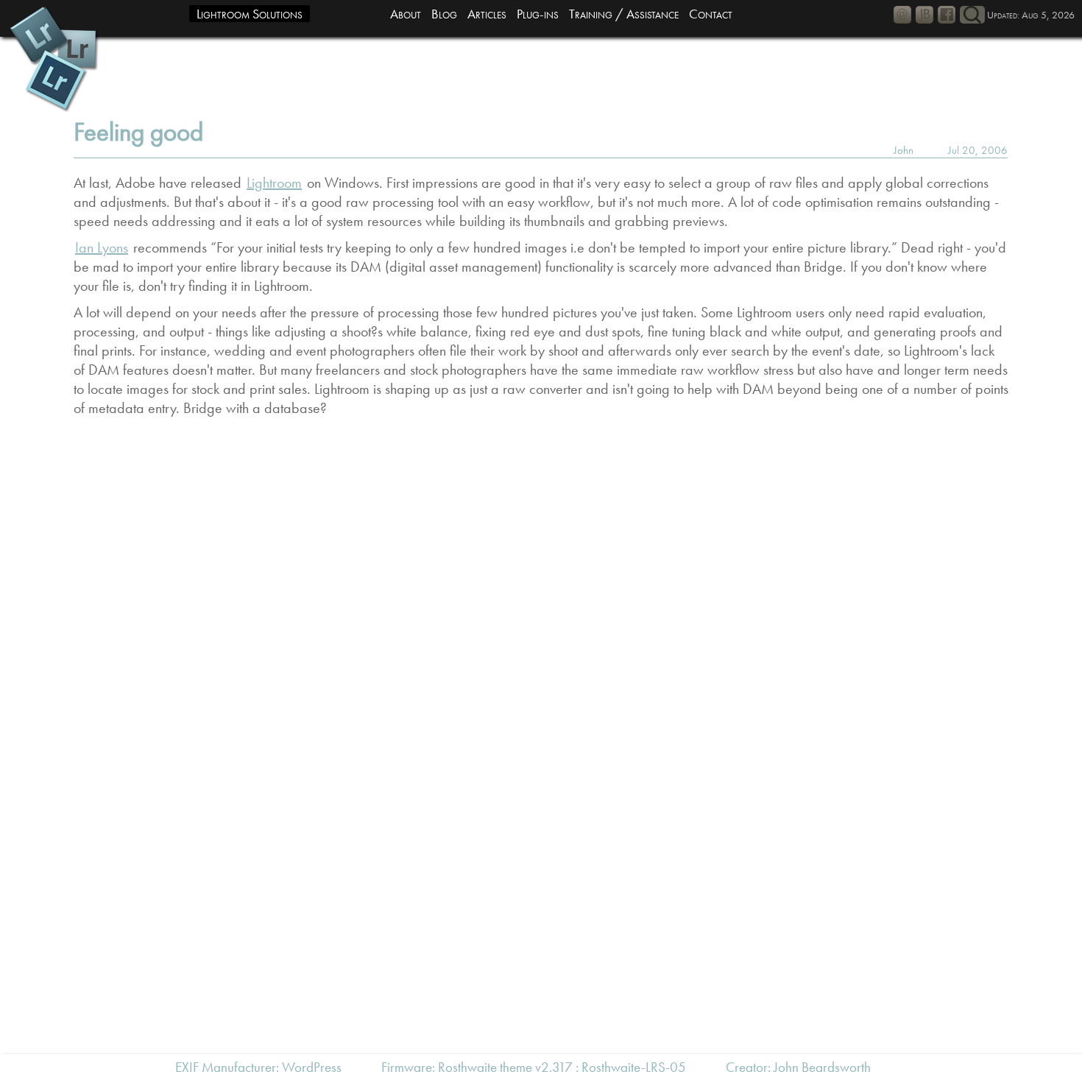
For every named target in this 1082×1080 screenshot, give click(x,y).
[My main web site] (924, 15)
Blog (444, 13)
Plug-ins (538, 13)
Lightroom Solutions (250, 13)
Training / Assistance (624, 13)
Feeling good (138, 132)
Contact (710, 13)
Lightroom (274, 182)
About (405, 13)
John (903, 150)
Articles (486, 13)
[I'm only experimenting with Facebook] (946, 15)
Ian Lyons (101, 247)
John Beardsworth (822, 1067)
